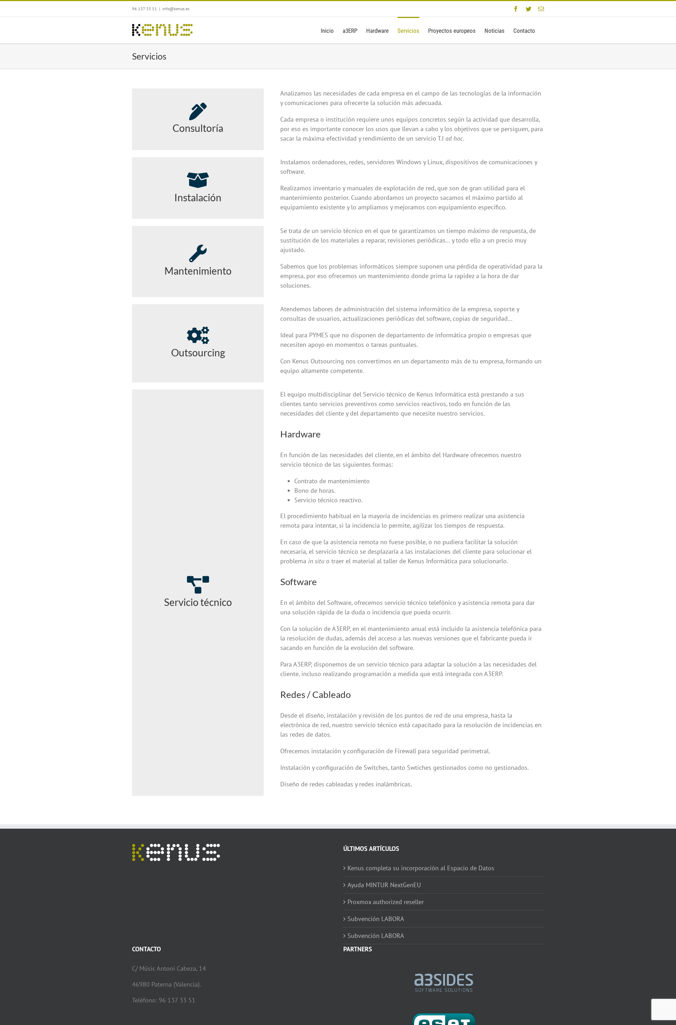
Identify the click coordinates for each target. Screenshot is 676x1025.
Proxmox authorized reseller (386, 902)
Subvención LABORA (376, 919)
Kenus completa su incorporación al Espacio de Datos (421, 868)
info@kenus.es (175, 8)
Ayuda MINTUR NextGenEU (384, 885)
